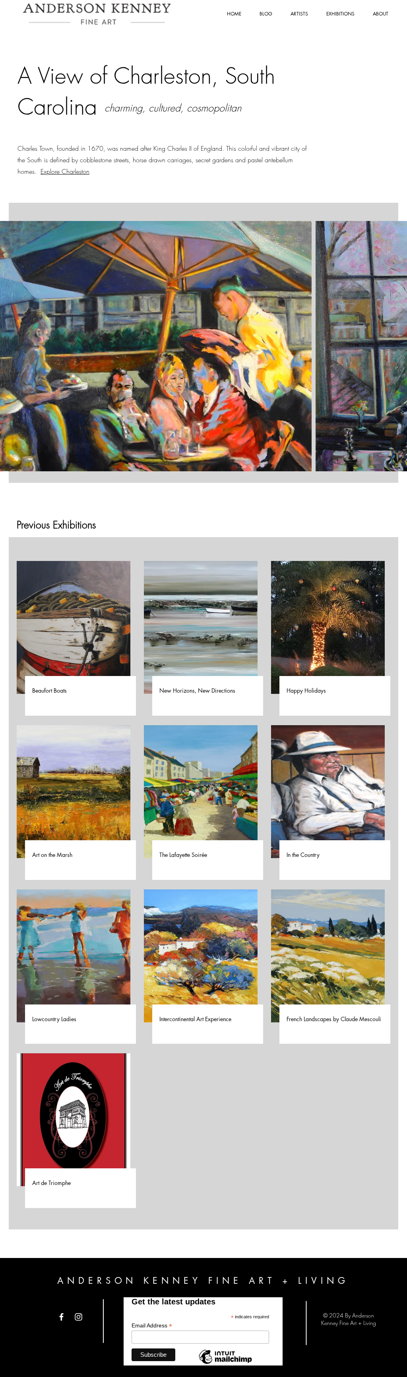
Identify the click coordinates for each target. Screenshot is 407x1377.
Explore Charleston (65, 171)
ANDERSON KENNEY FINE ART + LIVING (203, 1280)
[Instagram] (78, 1317)
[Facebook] (61, 1317)
